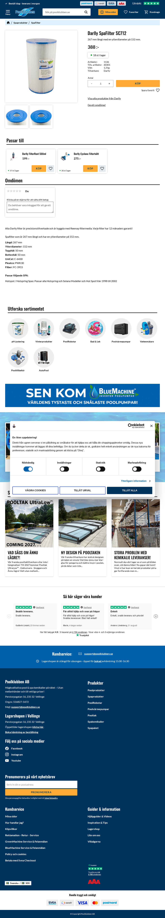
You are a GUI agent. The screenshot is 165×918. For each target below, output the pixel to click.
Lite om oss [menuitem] (94, 835)
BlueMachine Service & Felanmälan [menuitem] (25, 847)
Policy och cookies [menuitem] (15, 854)
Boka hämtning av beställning (21, 732)
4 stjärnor (16, 191)
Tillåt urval (82, 490)
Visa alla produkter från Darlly (104, 98)
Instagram (17, 754)
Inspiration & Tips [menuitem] (98, 822)
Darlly (107, 70)
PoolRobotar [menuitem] (95, 702)
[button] (7, 11)
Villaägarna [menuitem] (94, 841)
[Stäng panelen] (151, 426)
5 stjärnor (19, 191)
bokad (98, 661)
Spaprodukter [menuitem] (96, 696)
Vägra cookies (35, 490)
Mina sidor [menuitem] (11, 816)
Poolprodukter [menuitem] (96, 690)
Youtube (16, 760)
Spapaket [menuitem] (93, 727)
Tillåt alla (129, 490)
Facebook (17, 748)
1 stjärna (8, 191)
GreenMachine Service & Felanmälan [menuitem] (26, 841)
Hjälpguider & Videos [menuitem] (100, 816)
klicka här (38, 726)
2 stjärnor (11, 191)
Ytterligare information (133, 480)
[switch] (64, 469)
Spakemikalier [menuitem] (96, 721)
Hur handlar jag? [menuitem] (14, 822)
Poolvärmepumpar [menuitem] (98, 709)
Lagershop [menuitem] (94, 828)
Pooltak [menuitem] (92, 715)
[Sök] (86, 12)
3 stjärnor (14, 191)
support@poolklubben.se (98, 653)
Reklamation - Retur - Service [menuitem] (22, 835)
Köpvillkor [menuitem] (11, 828)
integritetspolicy (51, 798)
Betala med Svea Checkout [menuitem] (20, 860)
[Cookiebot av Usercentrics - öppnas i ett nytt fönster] (130, 425)
